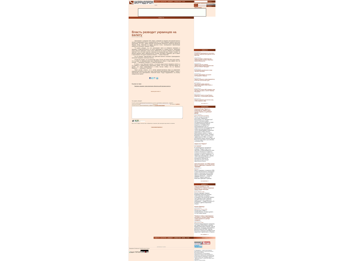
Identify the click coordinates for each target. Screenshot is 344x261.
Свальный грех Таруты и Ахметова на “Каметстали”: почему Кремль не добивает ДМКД (203, 111)
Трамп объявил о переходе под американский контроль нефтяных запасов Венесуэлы (203, 60)
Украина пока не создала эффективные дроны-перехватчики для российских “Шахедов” (203, 65)
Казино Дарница (199, 206)
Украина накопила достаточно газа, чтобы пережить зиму (204, 100)
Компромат (136, 248)
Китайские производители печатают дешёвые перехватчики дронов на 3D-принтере (204, 54)
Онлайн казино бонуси (145, 248)
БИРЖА (183, 237)
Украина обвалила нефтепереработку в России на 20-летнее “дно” (204, 80)
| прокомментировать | (156, 127)
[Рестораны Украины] (198, 243)
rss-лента (212, 3)
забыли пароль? (198, 7)
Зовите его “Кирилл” (200, 143)
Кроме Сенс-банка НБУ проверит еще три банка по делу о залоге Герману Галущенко (204, 90)
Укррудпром (131, 248)
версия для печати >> (156, 91)
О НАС (183, 1)
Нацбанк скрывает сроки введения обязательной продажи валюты (152, 86)
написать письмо (205, 3)
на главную (197, 3)
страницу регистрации (159, 105)
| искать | (209, 1)
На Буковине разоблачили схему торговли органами (203, 70)
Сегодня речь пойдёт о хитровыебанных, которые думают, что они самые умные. (203, 212)
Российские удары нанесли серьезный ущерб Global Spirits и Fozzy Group (203, 85)
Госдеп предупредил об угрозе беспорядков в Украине (202, 75)
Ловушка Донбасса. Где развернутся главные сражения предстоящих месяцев (204, 188)
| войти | (210, 6)
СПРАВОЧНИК (177, 1)
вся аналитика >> (205, 181)
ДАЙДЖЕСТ (170, 1)
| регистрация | (210, 4)
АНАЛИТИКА (163, 1)
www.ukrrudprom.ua (209, 254)
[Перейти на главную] (141, 6)
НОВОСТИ (157, 1)
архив (156, 5)
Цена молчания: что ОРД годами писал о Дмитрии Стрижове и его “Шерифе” (204, 165)
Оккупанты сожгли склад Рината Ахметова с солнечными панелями (203, 96)
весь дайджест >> (205, 234)
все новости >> (204, 103)
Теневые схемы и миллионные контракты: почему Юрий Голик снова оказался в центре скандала (204, 218)
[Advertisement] (153, 24)
